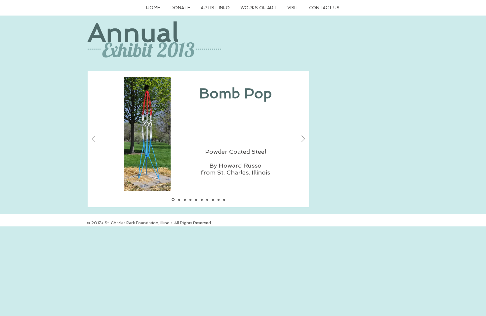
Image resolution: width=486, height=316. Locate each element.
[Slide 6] (207, 200)
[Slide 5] (196, 200)
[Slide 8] (219, 200)
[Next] (303, 139)
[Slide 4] (190, 200)
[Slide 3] (185, 200)
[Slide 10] (202, 200)
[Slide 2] (179, 200)
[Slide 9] (224, 200)
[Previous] (93, 139)
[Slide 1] (173, 199)
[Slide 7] (213, 200)
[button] (180, 8)
